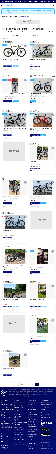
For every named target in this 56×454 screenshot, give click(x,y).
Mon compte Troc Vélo (6, 404)
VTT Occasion (17, 424)
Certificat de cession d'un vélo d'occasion (7, 448)
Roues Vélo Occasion (19, 437)
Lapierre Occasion (32, 419)
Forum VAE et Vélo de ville (47, 411)
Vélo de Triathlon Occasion (20, 422)
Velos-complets (7, 16)
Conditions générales (6, 406)
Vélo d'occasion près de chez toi (19, 418)
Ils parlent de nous (5, 417)
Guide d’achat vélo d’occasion (5, 431)
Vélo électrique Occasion (20, 426)
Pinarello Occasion (32, 426)
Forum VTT (43, 409)
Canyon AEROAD (32, 450)
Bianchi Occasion (31, 402)
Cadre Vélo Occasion (19, 441)
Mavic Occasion (31, 423)
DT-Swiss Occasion (32, 414)
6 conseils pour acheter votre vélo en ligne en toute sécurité (7, 428)
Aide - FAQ (3, 416)
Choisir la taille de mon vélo (6, 434)
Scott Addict (30, 448)
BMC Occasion (31, 404)
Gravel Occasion (18, 427)
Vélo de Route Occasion (19, 421)
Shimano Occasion (32, 433)
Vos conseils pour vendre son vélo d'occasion (47, 416)
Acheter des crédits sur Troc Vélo (19, 409)
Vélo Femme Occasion (19, 436)
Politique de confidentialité (7, 409)
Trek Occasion (31, 436)
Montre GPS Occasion (19, 432)
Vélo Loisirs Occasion (19, 429)
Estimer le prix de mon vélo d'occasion (20, 403)
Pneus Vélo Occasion (19, 439)
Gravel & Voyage (38, 1)
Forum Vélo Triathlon (46, 407)
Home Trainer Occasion (19, 444)
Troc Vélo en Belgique (46, 404)
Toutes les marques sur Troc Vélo (33, 438)
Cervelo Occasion (32, 411)
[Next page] (37, 384)
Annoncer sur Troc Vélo (6, 444)
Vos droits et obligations (7, 411)
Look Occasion (31, 421)
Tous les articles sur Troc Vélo (7, 424)
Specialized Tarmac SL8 (33, 445)
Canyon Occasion (32, 409)
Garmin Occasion (31, 416)
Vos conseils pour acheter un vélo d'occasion (47, 413)
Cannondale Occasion (33, 407)
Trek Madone (31, 446)
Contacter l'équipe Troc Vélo (6, 413)
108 (33, 384)
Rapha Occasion (31, 428)
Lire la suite (50, 32)
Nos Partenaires (5, 445)
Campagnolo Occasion (33, 406)
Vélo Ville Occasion (18, 431)
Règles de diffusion (5, 407)
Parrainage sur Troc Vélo (46, 402)
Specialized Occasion (32, 434)
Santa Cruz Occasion (32, 429)
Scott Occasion (31, 431)
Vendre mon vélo (18, 405)
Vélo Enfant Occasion (19, 434)
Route (15, 16)
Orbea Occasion (31, 424)
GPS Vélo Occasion (18, 442)
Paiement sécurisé (18, 407)
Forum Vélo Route (45, 406)
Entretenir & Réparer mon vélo (7, 437)
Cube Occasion (31, 412)
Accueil (2, 402)
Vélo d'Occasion (18, 416)
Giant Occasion (31, 418)
